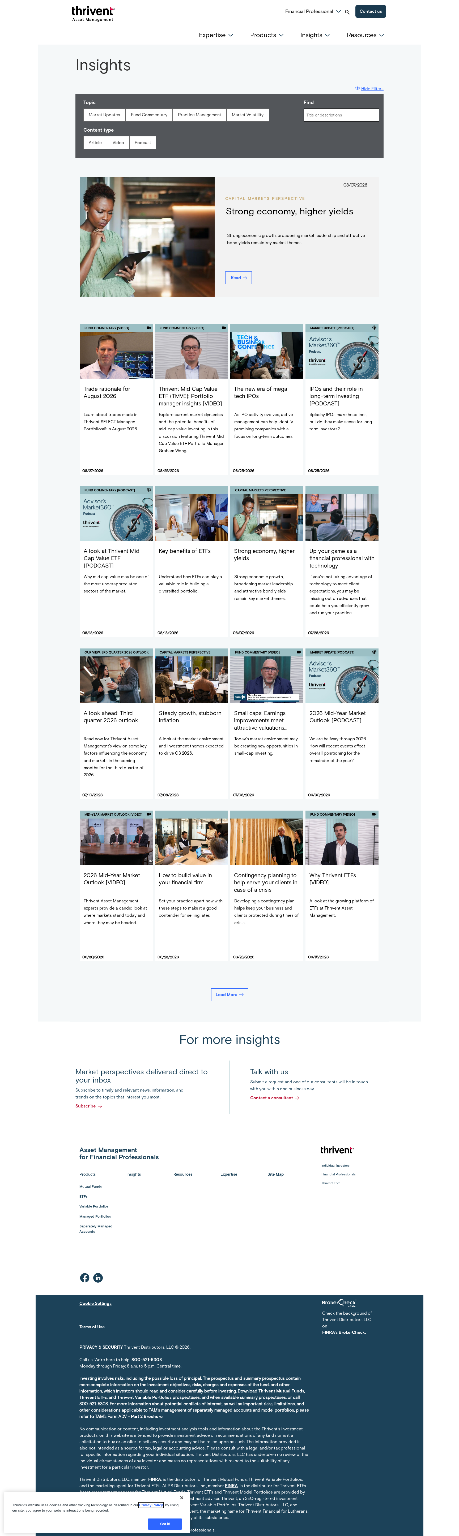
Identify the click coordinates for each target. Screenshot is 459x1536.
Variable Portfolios (93, 1206)
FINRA (154, 1479)
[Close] (182, 1498)
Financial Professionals (338, 1174)
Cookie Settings (95, 1303)
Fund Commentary (149, 114)
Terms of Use (92, 1326)
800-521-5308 (146, 1359)
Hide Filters (372, 88)
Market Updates (104, 114)
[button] (338, 10)
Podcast (143, 142)
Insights (133, 1174)
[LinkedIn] (98, 1278)
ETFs (83, 1196)
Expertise (228, 1174)
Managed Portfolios (95, 1216)
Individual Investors (335, 1165)
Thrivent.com (330, 1183)
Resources (182, 1174)
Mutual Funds (90, 1186)
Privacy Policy (151, 1505)
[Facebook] (85, 1278)
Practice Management (199, 114)
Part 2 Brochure (147, 1416)
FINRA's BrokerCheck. (344, 1332)
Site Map (275, 1174)
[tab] (217, 35)
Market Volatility (248, 114)
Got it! (165, 1524)
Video (118, 142)
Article (95, 142)
